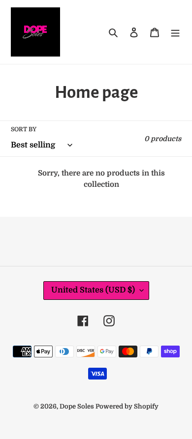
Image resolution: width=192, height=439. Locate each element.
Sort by (23, 129)
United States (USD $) (93, 290)
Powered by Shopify (127, 406)
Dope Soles (78, 406)
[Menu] (175, 32)
